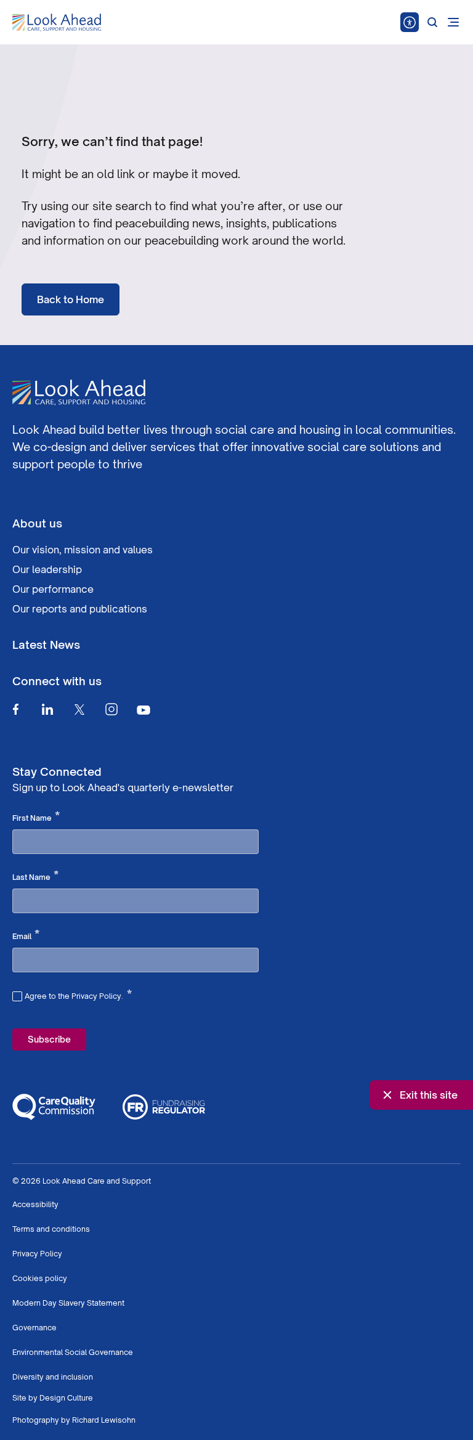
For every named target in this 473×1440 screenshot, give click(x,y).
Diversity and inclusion (52, 1376)
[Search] (432, 22)
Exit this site (429, 1095)
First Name (36, 817)
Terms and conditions (51, 1229)
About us (37, 523)
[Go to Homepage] (56, 23)
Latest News (46, 644)
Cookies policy (39, 1278)
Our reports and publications (79, 609)
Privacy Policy (37, 1253)
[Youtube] (143, 709)
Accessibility (35, 1204)
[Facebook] (15, 709)
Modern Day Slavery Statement (68, 1303)
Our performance (53, 589)
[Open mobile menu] (453, 22)
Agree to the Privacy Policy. (78, 994)
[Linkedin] (47, 709)
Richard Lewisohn (103, 1420)
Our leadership (47, 569)
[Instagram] (111, 709)
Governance (34, 1327)
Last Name (35, 876)
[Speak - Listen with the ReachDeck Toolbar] (409, 22)
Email (25, 935)
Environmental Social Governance (72, 1352)
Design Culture (66, 1397)
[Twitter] (79, 709)
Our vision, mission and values (82, 549)
